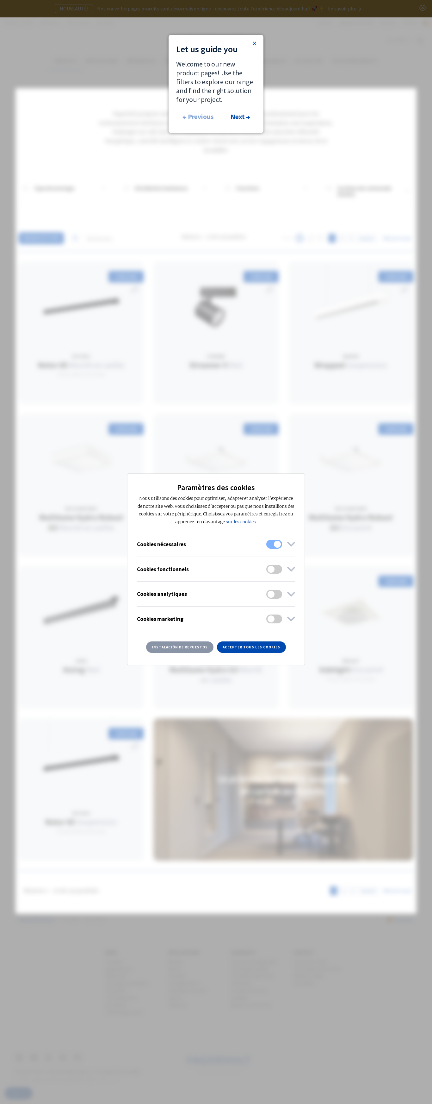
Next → (240, 116)
